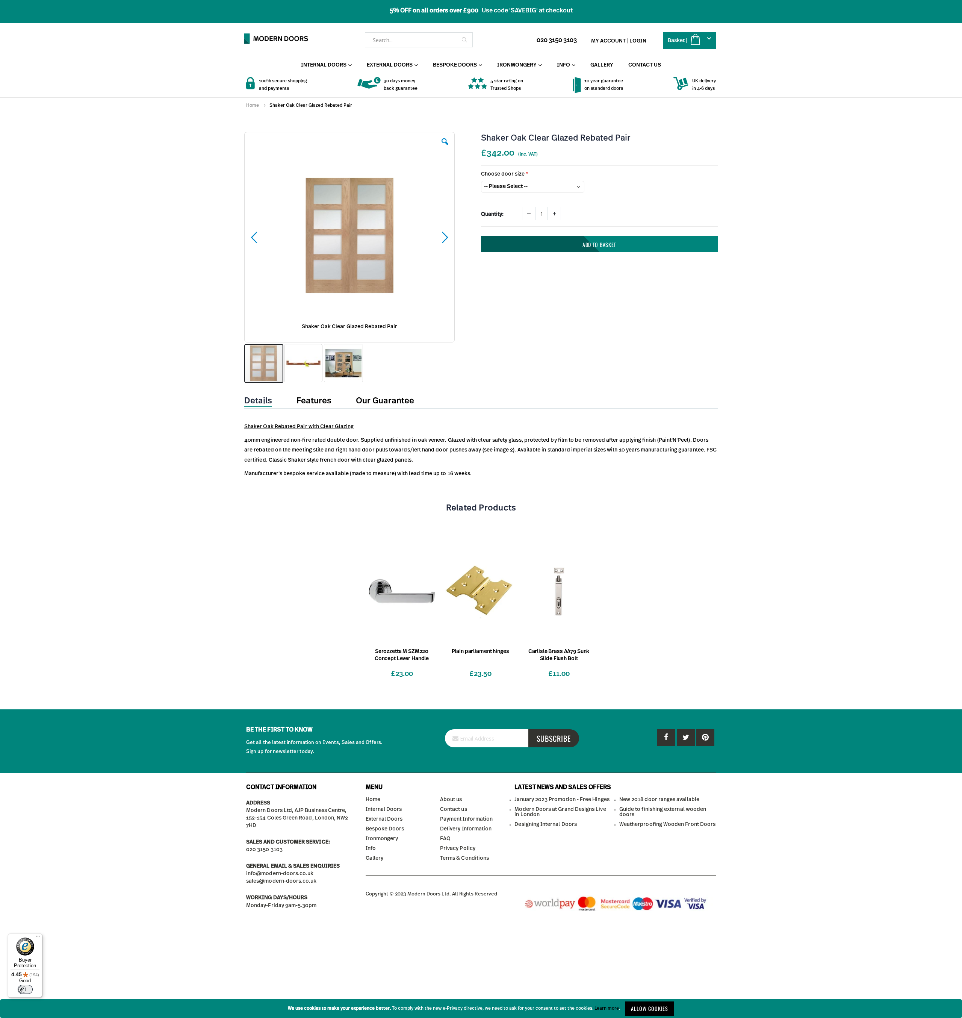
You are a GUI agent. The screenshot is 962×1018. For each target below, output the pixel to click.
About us (451, 799)
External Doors (384, 819)
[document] (481, 1008)
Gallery (374, 858)
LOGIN (637, 41)
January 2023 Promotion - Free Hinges (561, 799)
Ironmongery (382, 838)
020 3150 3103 (557, 40)
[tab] (263, 401)
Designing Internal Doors (545, 824)
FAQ (445, 838)
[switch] (25, 989)
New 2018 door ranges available (659, 799)
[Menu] (37, 937)
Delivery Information (466, 829)
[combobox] (419, 39)
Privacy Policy (457, 848)
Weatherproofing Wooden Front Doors (667, 824)
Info (371, 848)
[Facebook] (666, 737)
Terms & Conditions (464, 858)
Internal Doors (384, 809)
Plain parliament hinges (480, 651)
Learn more (606, 1008)
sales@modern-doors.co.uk (281, 881)
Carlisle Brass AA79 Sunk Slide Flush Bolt (559, 655)
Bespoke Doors (385, 829)
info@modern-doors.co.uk (280, 873)
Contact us (453, 809)
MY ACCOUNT (608, 41)
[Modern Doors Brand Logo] (276, 38)
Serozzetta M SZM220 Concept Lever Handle (402, 655)
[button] (445, 147)
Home (252, 105)
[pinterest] (686, 737)
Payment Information (466, 819)
